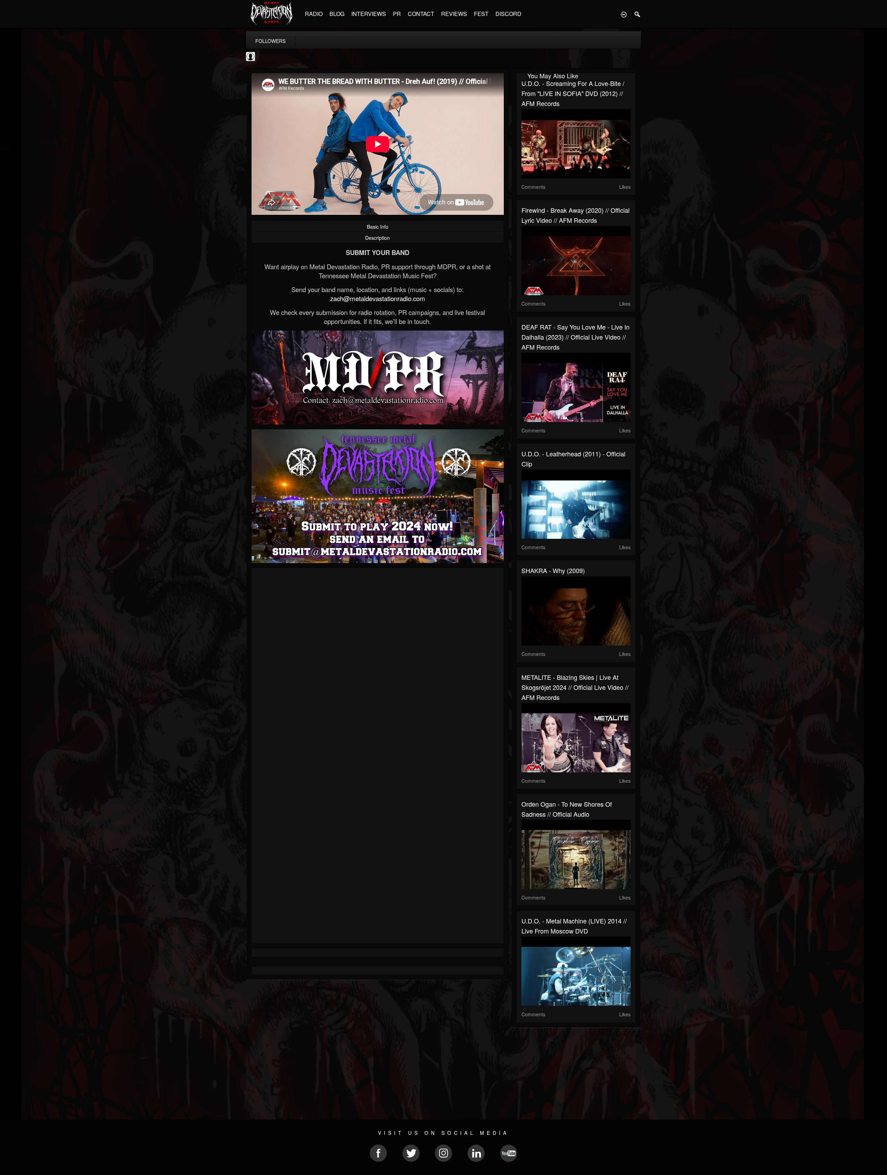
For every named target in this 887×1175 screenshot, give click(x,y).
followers (270, 40)
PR (397, 14)
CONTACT (421, 14)
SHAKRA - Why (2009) (553, 570)
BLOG (337, 14)
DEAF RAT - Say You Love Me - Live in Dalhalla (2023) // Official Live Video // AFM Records (575, 336)
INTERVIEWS (368, 14)
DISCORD (508, 14)
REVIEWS (454, 14)
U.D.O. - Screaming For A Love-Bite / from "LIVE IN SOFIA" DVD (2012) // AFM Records (572, 93)
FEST (481, 14)
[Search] (637, 14)
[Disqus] (378, 665)
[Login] (623, 14)
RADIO (314, 14)
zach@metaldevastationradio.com (377, 298)
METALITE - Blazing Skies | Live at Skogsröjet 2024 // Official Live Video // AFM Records (575, 687)
